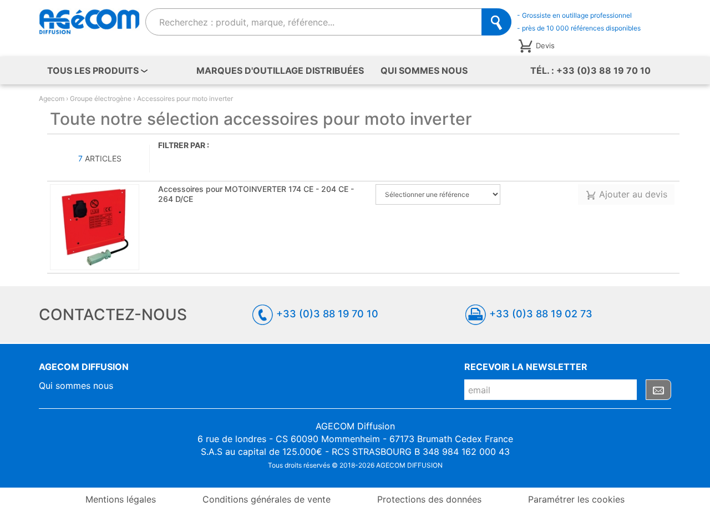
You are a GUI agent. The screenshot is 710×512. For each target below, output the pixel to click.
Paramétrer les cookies (576, 499)
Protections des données (429, 499)
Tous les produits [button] (94, 70)
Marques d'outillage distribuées (280, 70)
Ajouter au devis (631, 194)
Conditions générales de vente (266, 499)
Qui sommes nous (424, 70)
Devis (545, 44)
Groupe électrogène (100, 98)
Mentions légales (120, 499)
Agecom (51, 98)
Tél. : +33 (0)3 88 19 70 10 (590, 70)
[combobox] (314, 22)
